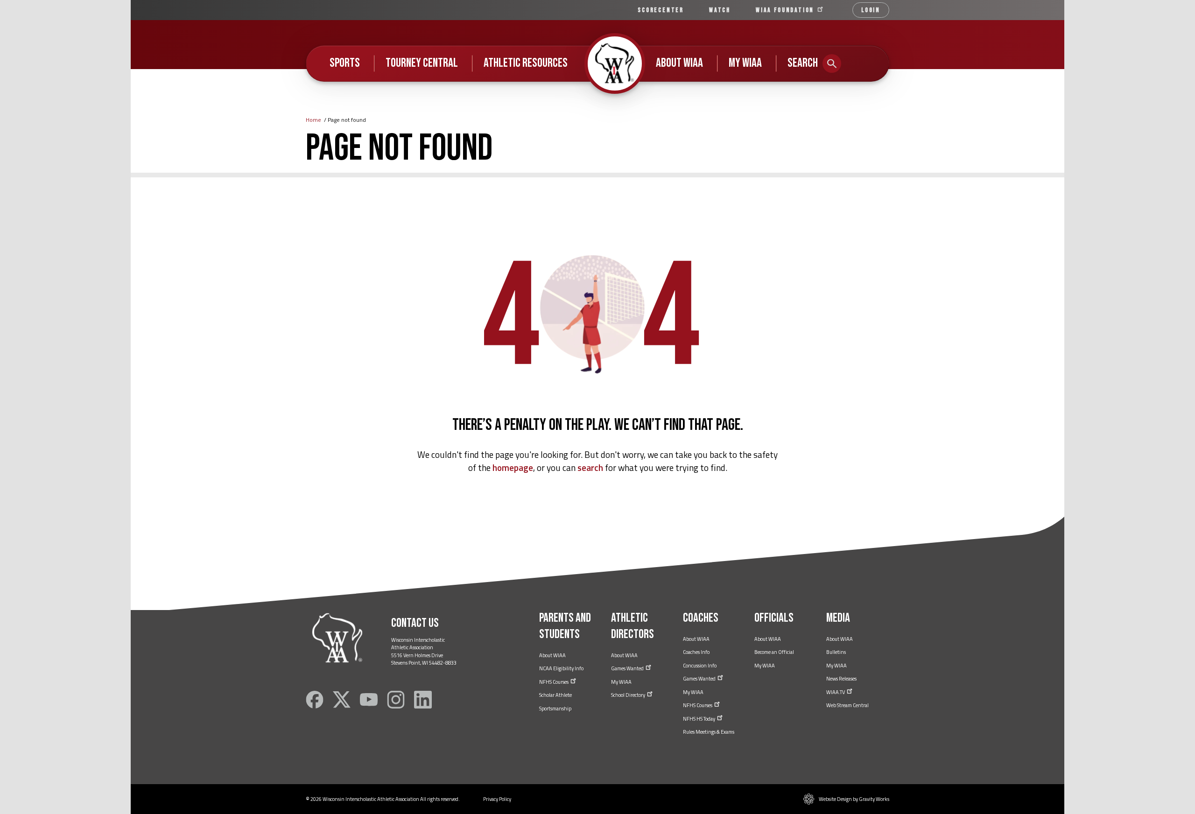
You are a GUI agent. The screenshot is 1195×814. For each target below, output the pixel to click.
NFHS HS (699, 719)
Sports (345, 63)
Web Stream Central (847, 705)
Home (313, 119)
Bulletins (836, 652)
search (590, 467)
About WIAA (679, 63)
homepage (512, 467)
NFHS (554, 682)
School (628, 695)
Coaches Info (696, 652)
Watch (720, 10)
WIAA (786, 10)
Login (870, 10)
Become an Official (774, 652)
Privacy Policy (497, 799)
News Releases (841, 678)
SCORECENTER (661, 10)
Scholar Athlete (555, 695)
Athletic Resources (526, 63)
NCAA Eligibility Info (561, 668)
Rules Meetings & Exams (708, 732)
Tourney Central (422, 63)
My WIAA (745, 63)
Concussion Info (700, 665)
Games (628, 668)
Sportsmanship (555, 708)
